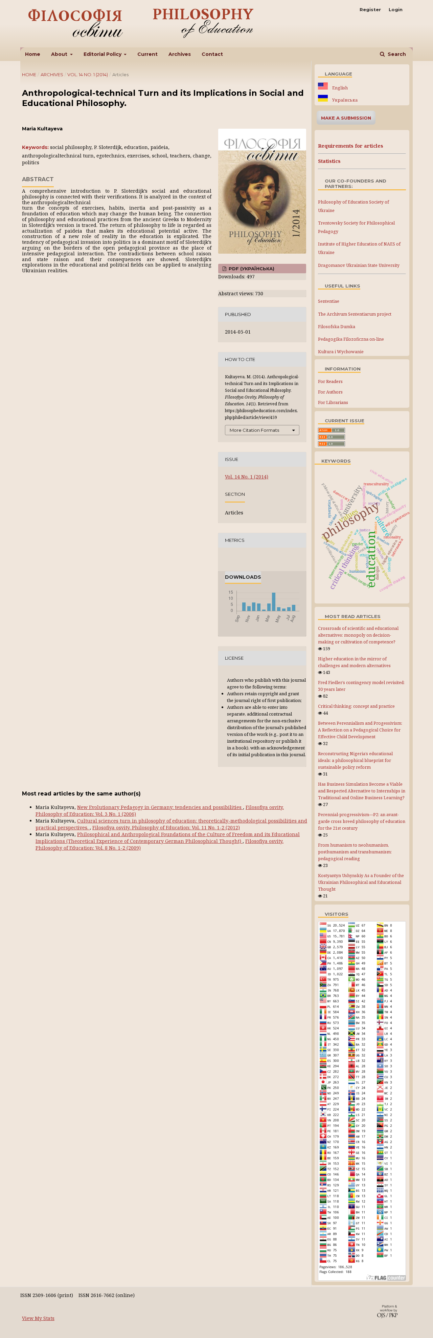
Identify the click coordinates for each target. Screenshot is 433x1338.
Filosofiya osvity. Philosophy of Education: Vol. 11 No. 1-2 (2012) (166, 827)
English (339, 88)
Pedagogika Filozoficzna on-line (351, 339)
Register (370, 9)
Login (396, 9)
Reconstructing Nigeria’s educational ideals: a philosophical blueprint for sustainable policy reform (355, 760)
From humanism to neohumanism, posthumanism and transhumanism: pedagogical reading (355, 852)
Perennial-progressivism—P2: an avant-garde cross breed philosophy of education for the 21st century (361, 821)
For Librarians (333, 402)
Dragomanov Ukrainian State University (359, 265)
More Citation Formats (254, 430)
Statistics (329, 161)
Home (32, 54)
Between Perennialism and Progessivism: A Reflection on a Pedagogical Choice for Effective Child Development (360, 730)
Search (396, 54)
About (60, 54)
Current (147, 54)
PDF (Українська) (250, 268)
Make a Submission (346, 118)
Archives (179, 54)
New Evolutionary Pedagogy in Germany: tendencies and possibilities (160, 807)
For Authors (330, 392)
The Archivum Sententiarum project (354, 314)
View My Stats (38, 1318)
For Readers (330, 381)
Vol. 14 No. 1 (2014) (87, 74)
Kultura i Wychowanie (341, 352)
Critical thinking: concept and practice (356, 706)
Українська (344, 100)
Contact (212, 54)
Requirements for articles (350, 146)
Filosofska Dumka (336, 327)
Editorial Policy (103, 54)
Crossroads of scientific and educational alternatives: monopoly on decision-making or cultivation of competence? (358, 635)
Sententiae (328, 301)
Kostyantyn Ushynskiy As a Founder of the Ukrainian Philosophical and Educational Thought (361, 882)
